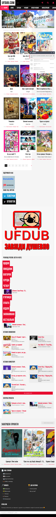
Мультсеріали (45, 8)
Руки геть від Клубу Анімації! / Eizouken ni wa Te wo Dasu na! (34, 461)
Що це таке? (33, 491)
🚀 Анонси (5, 496)
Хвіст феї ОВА (11, 57)
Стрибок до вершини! (17, 345)
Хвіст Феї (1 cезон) (28, 57)
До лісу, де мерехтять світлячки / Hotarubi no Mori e (19, 376)
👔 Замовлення (7, 473)
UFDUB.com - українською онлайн (11, 30)
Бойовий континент (28, 123)
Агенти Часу (41, 337)
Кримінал (19, 126)
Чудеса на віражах (44, 123)
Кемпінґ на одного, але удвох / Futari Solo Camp (19, 352)
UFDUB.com (8, 2)
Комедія (16, 61)
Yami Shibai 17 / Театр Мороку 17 (45, 345)
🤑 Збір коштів (6, 491)
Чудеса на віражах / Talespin (19, 411)
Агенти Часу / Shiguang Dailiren (45, 367)
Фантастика (49, 94)
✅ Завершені (6, 488)
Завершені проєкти (14, 94)
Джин (11, 90)
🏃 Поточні (5, 493)
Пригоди (12, 61)
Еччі (19, 159)
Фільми (26, 8)
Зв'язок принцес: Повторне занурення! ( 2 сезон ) (44, 155)
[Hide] (53, 52)
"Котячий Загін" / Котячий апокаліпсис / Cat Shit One (19, 385)
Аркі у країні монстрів (28, 90)
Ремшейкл (11, 123)
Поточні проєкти (30, 126)
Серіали (19, 8)
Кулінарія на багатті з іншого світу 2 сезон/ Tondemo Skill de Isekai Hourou (19, 403)
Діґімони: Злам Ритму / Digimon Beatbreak (19, 291)
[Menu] (30, 52)
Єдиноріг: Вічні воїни (12, 461)
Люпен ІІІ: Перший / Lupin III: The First (19, 337)
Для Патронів (26, 94)
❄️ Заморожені (6, 499)
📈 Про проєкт (6, 476)
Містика (12, 464)
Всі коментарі (28, 393)
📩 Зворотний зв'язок (8, 479)
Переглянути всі (48, 423)
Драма (33, 159)
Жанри (5, 8)
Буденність (29, 159)
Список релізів (33, 488)
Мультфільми (35, 8)
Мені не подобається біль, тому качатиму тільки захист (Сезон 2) (44, 90)
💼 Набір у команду (8, 481)
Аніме (12, 8)
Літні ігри (28, 155)
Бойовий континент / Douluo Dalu (19, 325)
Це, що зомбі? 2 (11, 155)
